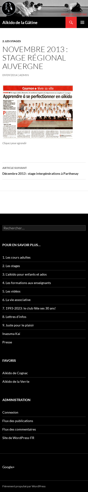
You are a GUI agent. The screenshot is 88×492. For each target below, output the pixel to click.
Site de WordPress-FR (18, 438)
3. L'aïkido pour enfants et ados (24, 274)
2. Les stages (11, 41)
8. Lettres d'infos (14, 317)
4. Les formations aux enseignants (26, 283)
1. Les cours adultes (16, 257)
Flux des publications (17, 421)
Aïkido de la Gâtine (20, 22)
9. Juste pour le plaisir (18, 325)
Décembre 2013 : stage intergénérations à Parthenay (40, 170)
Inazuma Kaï (11, 334)
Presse (7, 342)
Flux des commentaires (19, 429)
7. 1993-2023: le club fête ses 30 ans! (29, 308)
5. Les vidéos (11, 291)
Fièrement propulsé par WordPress (24, 486)
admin (24, 75)
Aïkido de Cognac (15, 373)
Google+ (8, 467)
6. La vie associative (16, 300)
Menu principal (82, 22)
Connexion (10, 412)
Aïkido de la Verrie (15, 381)
